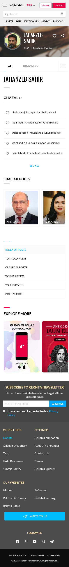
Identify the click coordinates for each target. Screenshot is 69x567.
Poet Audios (13, 293)
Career (39, 461)
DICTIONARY (31, 21)
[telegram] (52, 541)
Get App (59, 5)
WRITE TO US (38, 516)
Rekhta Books (11, 505)
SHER (19, 21)
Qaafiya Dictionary (15, 445)
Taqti (6, 453)
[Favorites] (54, 35)
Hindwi (7, 490)
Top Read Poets (15, 258)
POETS (9, 21)
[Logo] (16, 5)
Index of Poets (15, 249)
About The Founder (47, 445)
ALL (10, 66)
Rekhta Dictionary (14, 497)
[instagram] (43, 541)
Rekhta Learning (45, 497)
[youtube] (35, 541)
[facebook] (17, 541)
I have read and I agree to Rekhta (32, 413)
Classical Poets (16, 267)
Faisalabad (38, 48)
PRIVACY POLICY (17, 555)
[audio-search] (62, 14)
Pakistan (48, 48)
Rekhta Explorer (45, 468)
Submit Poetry (12, 468)
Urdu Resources (13, 461)
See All (34, 166)
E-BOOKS (58, 21)
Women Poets (14, 276)
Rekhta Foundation (47, 437)
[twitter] (26, 541)
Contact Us (42, 453)
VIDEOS (46, 21)
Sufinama (40, 490)
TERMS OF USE (36, 555)
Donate (45, 5)
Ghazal (31, 66)
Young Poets (14, 285)
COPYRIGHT (53, 555)
